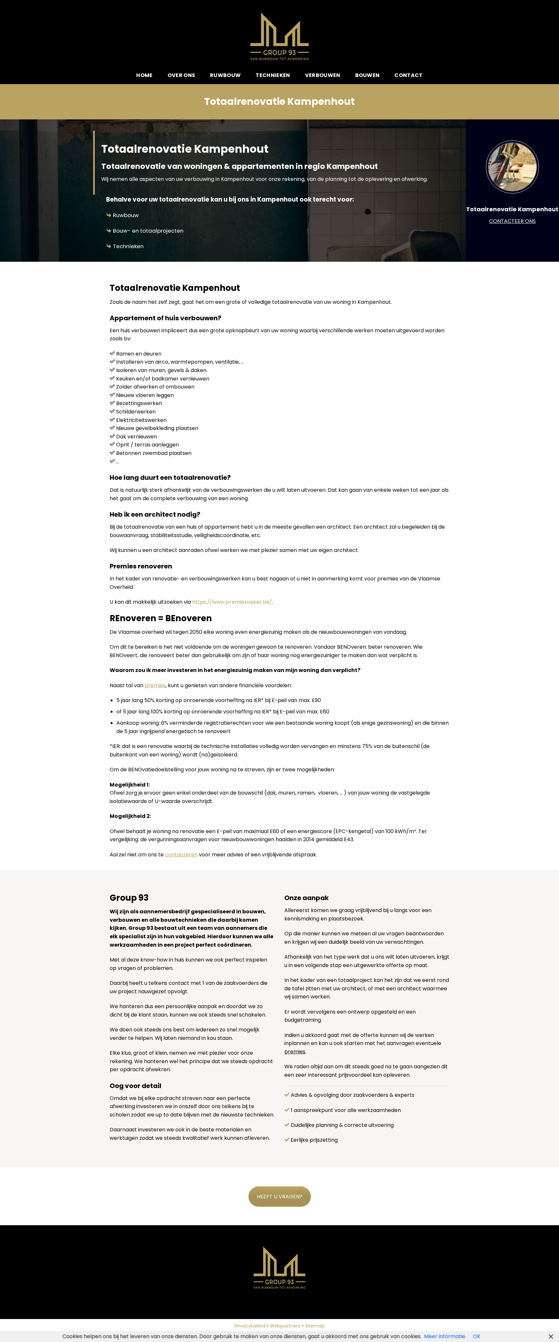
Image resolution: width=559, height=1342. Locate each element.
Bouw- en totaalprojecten (148, 231)
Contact (408, 75)
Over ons (181, 75)
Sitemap (315, 1326)
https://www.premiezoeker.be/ (232, 602)
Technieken (273, 75)
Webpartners (285, 1326)
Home (144, 75)
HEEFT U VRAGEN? (279, 1196)
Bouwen (367, 75)
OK (476, 1336)
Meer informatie (444, 1336)
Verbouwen (322, 75)
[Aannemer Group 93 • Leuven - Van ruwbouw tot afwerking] (279, 36)
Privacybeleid (250, 1326)
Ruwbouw (225, 75)
